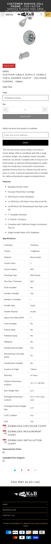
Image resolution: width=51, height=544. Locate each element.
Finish (5, 92)
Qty (4, 104)
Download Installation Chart (25, 442)
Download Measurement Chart (25, 433)
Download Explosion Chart (27, 426)
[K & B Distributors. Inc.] (25, 14)
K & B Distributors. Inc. (16, 523)
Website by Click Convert (31, 523)
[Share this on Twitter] (15, 470)
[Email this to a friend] (35, 470)
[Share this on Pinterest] (28, 470)
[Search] (41, 14)
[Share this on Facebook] (21, 470)
